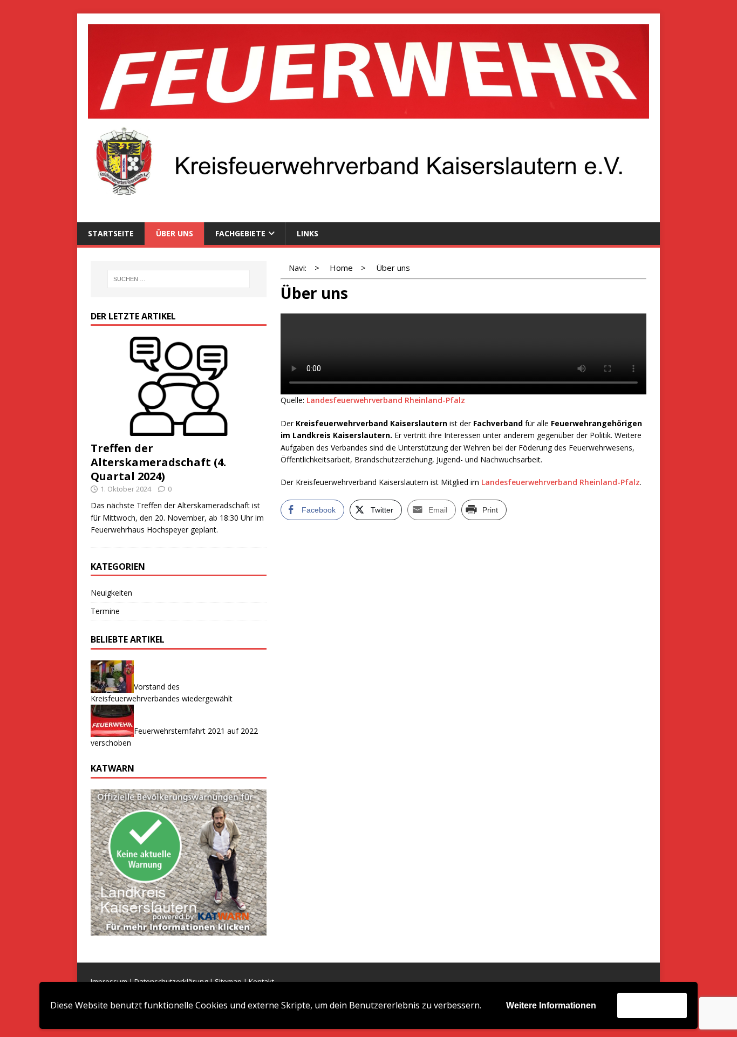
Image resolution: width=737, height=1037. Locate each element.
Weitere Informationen (551, 1005)
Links (307, 233)
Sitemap (228, 981)
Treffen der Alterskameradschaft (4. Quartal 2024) (158, 462)
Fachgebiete (240, 233)
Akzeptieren (652, 1004)
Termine (105, 611)
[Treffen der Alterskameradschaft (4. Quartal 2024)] (179, 429)
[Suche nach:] (178, 279)
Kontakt (261, 981)
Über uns (174, 233)
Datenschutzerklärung (171, 981)
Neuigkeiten (111, 593)
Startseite (111, 233)
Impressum (109, 981)
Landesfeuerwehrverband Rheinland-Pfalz (385, 400)
